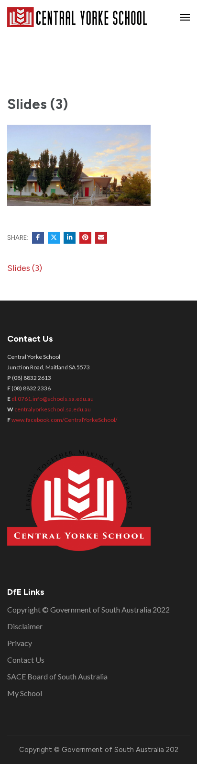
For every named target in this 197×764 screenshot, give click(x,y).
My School (24, 693)
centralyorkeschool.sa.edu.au (52, 409)
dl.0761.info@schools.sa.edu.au (52, 398)
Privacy (19, 642)
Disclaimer (25, 626)
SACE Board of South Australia (57, 676)
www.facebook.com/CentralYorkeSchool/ (64, 419)
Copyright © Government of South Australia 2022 (88, 609)
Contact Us (25, 659)
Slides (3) (24, 268)
